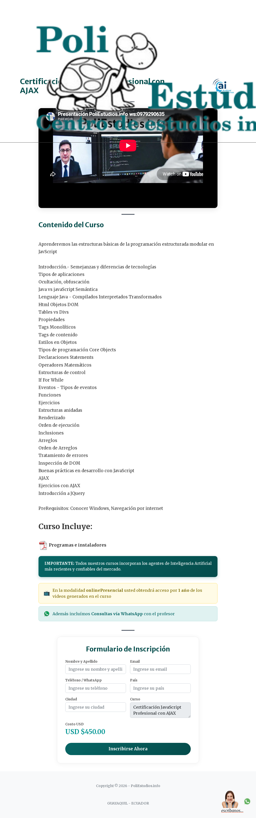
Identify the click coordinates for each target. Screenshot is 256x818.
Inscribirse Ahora (128, 749)
